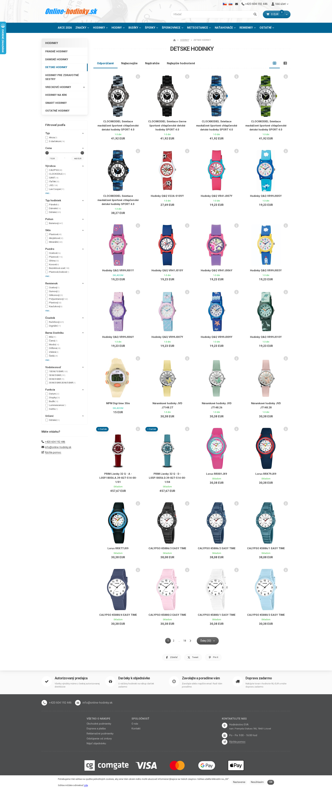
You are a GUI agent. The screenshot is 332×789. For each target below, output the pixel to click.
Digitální (55, 326)
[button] (286, 14)
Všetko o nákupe (98, 718)
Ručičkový (56, 322)
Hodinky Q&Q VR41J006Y (216, 270)
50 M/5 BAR (57, 375)
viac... (48, 193)
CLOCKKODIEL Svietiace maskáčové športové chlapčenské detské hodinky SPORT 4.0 (118, 125)
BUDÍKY (133, 27)
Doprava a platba (96, 728)
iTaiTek (54, 181)
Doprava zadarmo (259, 678)
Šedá (53, 355)
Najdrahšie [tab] (152, 63)
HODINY (117, 27)
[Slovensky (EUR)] (230, 4)
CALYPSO (55, 170)
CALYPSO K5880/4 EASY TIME (118, 614)
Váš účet (280, 4)
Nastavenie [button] (239, 782)
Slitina (54, 260)
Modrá (54, 344)
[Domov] (72, 11)
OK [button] (270, 782)
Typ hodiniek (53, 200)
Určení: (49, 416)
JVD (53, 185)
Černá (53, 340)
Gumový (54, 291)
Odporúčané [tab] (105, 63)
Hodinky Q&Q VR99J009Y (216, 337)
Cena (48, 148)
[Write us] (224, 742)
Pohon (49, 219)
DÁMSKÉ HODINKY (56, 59)
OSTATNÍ (265, 27)
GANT (53, 177)
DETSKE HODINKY (56, 67)
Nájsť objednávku (96, 743)
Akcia (53, 137)
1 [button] (169, 641)
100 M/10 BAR (58, 371)
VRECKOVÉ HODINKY (58, 87)
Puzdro (49, 249)
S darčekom (57, 141)
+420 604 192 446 (55, 441)
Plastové (55, 234)
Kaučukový (55, 306)
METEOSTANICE (197, 27)
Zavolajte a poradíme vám (201, 678)
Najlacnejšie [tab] (129, 63)
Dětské (55, 212)
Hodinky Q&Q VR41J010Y (167, 270)
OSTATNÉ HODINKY (57, 110)
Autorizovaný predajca (71, 678)
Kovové (54, 264)
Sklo (48, 230)
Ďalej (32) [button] (205, 640)
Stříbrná (55, 348)
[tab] (274, 63)
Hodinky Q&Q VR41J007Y (216, 196)
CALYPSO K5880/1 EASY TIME (217, 614)
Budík (53, 401)
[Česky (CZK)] (225, 4)
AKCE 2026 (65, 27)
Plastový (55, 302)
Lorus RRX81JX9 (216, 473)
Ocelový (54, 287)
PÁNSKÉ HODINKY (56, 51)
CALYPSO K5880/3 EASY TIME (266, 614)
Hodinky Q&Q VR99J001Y (118, 270)
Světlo (53, 409)
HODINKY (99, 27)
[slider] (47, 153)
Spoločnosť (140, 718)
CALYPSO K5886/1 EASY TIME (266, 548)
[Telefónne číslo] (44, 702)
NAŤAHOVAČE (224, 27)
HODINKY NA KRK (56, 95)
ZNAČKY (80, 27)
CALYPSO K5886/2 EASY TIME (217, 548)
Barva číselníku (54, 332)
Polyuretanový (58, 299)
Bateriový (56, 223)
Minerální (56, 242)
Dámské (55, 208)
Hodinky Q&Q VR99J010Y (266, 337)
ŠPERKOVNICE (171, 27)
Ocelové (55, 253)
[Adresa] (224, 725)
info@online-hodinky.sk (58, 447)
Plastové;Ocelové (59, 272)
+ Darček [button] (102, 429)
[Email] (236, 4)
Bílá (52, 337)
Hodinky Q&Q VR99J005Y (266, 196)
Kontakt (136, 728)
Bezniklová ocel (59, 268)
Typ (47, 133)
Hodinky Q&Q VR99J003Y (266, 270)
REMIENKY (246, 27)
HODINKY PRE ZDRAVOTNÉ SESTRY (62, 77)
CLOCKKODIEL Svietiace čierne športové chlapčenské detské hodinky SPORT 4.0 (167, 125)
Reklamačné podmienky (100, 733)
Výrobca (50, 166)
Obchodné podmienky (99, 723)
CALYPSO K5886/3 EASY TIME (167, 548)
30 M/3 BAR (56, 379)
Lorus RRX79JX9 (265, 473)
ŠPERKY (150, 27)
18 (184, 640)
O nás (135, 723)
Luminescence (57, 405)
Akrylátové (56, 238)
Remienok (51, 283)
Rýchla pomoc (53, 452)
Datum (54, 393)
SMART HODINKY (56, 102)
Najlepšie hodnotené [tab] (181, 63)
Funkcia (50, 389)
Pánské (54, 204)
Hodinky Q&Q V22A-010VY (167, 196)
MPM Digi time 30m (118, 403)
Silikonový (56, 295)
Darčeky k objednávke (134, 678)
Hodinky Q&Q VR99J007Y (167, 337)
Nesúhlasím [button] (257, 782)
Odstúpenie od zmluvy (99, 738)
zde (86, 785)
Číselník (50, 317)
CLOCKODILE (57, 174)
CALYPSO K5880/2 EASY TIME (167, 614)
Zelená (53, 352)
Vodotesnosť (53, 367)
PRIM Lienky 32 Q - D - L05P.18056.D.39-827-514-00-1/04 (167, 478)
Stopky (54, 397)
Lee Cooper (56, 189)
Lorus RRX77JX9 (118, 548)
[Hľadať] (255, 14)
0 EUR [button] (277, 14)
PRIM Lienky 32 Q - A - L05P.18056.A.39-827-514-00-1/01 (118, 478)
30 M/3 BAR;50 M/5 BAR (62, 382)
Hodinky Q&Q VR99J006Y (118, 337)
